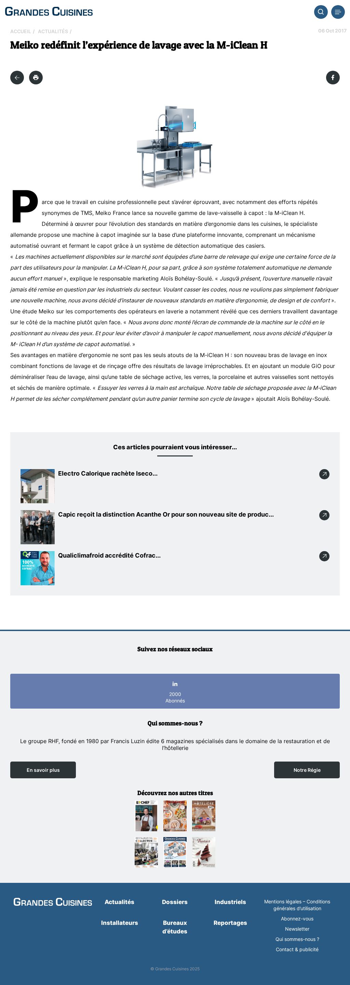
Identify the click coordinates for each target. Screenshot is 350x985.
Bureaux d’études (174, 927)
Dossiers (175, 902)
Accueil (20, 31)
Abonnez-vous (297, 918)
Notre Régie (307, 770)
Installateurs (119, 922)
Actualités (53, 31)
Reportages (230, 922)
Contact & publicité (297, 949)
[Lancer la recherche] (321, 12)
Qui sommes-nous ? (297, 939)
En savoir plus (43, 770)
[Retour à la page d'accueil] (53, 902)
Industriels (230, 902)
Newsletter (297, 929)
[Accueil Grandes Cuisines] (49, 12)
